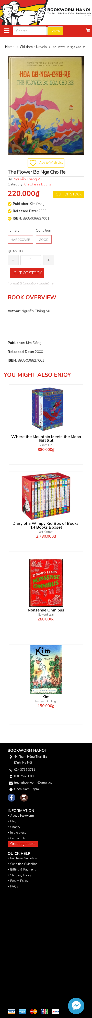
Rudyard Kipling (46, 701)
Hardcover (20, 240)
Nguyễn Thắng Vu (28, 179)
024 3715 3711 (24, 770)
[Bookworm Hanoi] (46, 12)
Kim (46, 697)
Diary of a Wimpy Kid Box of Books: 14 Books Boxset (46, 525)
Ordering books (22, 843)
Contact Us (18, 838)
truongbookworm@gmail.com (33, 782)
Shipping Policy (20, 875)
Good (44, 240)
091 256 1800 (23, 776)
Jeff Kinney (46, 532)
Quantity (15, 251)
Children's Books (37, 184)
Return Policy (19, 881)
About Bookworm (22, 816)
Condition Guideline (23, 864)
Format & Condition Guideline (30, 283)
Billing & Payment (23, 869)
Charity (15, 827)
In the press (18, 833)
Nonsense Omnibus (46, 610)
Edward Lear (46, 615)
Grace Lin (46, 445)
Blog (13, 821)
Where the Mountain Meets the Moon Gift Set (46, 439)
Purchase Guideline (23, 858)
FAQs (14, 886)
